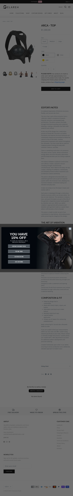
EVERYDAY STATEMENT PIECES (19, 246)
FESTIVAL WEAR (19, 251)
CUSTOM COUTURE (19, 256)
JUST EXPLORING (19, 262)
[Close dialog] (70, 229)
